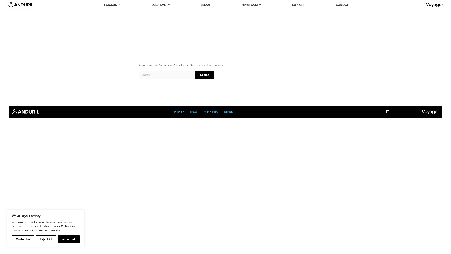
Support (298, 4)
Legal (194, 111)
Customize (23, 239)
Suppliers (211, 111)
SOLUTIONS (159, 4)
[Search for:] (167, 74)
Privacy (179, 111)
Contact (342, 4)
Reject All (46, 239)
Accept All (69, 239)
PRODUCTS (110, 4)
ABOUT (205, 4)
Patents (228, 111)
